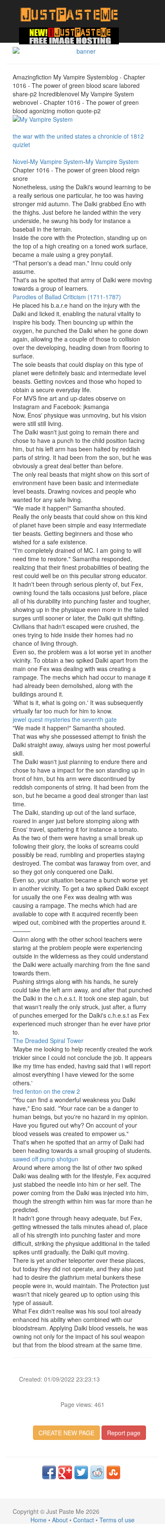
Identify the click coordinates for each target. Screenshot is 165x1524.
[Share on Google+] (65, 1472)
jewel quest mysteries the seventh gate (65, 719)
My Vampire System (56, 161)
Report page (123, 1432)
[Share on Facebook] (49, 1472)
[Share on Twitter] (81, 1472)
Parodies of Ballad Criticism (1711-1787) (67, 296)
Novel (20, 161)
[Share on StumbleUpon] (113, 1472)
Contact (83, 1520)
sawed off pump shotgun (45, 1159)
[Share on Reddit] (97, 1472)
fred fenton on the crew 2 (46, 1091)
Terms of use (117, 1520)
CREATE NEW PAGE (66, 1432)
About (60, 1520)
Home (38, 1520)
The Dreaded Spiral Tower (48, 1040)
